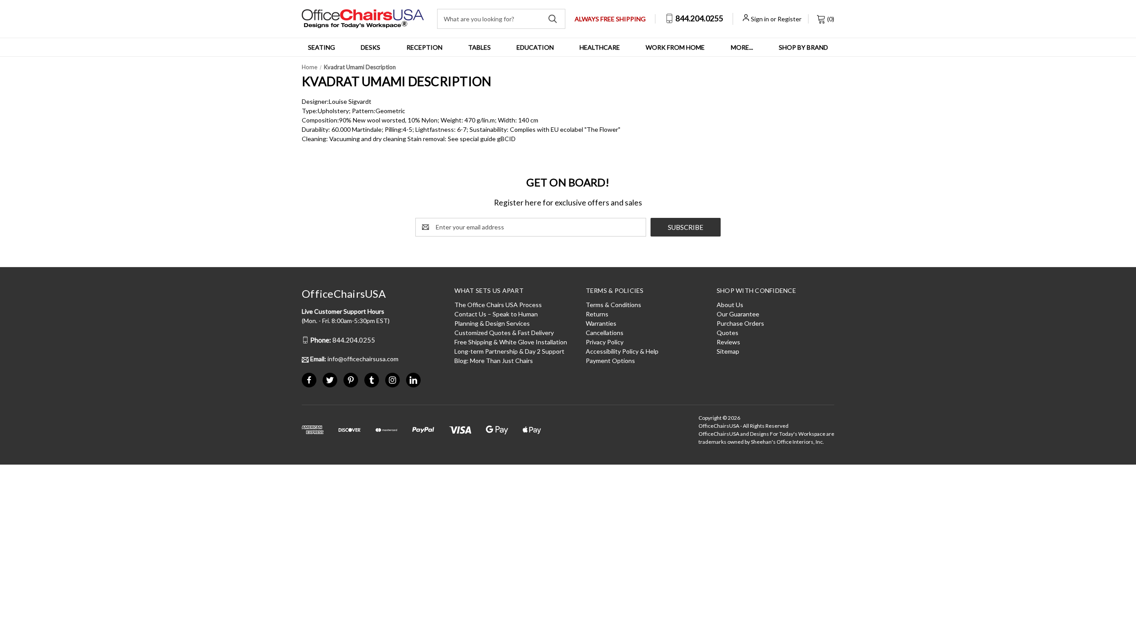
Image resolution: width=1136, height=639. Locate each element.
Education (535, 47)
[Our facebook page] (309, 380)
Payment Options (610, 360)
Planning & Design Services (492, 323)
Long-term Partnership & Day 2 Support (509, 351)
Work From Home (675, 47)
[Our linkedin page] (413, 380)
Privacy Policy (604, 342)
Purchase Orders (740, 323)
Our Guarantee (738, 314)
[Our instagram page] (392, 380)
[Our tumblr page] (371, 380)
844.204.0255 (698, 18)
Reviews (728, 342)
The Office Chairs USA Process (498, 304)
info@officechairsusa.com (354, 359)
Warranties (601, 323)
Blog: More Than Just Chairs (493, 360)
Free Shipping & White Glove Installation (510, 342)
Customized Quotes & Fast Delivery (504, 332)
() (830, 19)
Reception (424, 47)
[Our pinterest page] (351, 380)
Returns (597, 314)
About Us (730, 304)
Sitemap (728, 351)
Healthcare (600, 47)
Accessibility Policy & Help (622, 351)
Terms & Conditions (613, 304)
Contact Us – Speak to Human (496, 314)
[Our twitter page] (330, 380)
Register (789, 19)
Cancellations (604, 332)
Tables (479, 47)
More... (742, 47)
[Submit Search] (552, 19)
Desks (370, 47)
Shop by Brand (803, 47)
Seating (321, 47)
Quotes (727, 332)
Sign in (760, 19)
